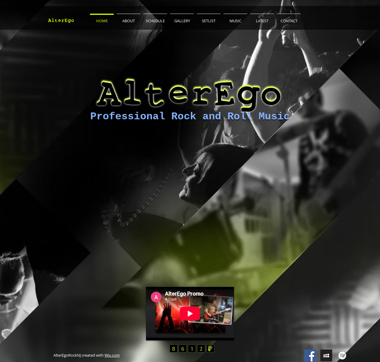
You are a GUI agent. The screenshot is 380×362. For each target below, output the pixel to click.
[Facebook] (310, 355)
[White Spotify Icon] (342, 355)
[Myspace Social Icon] (326, 355)
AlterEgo (61, 20)
